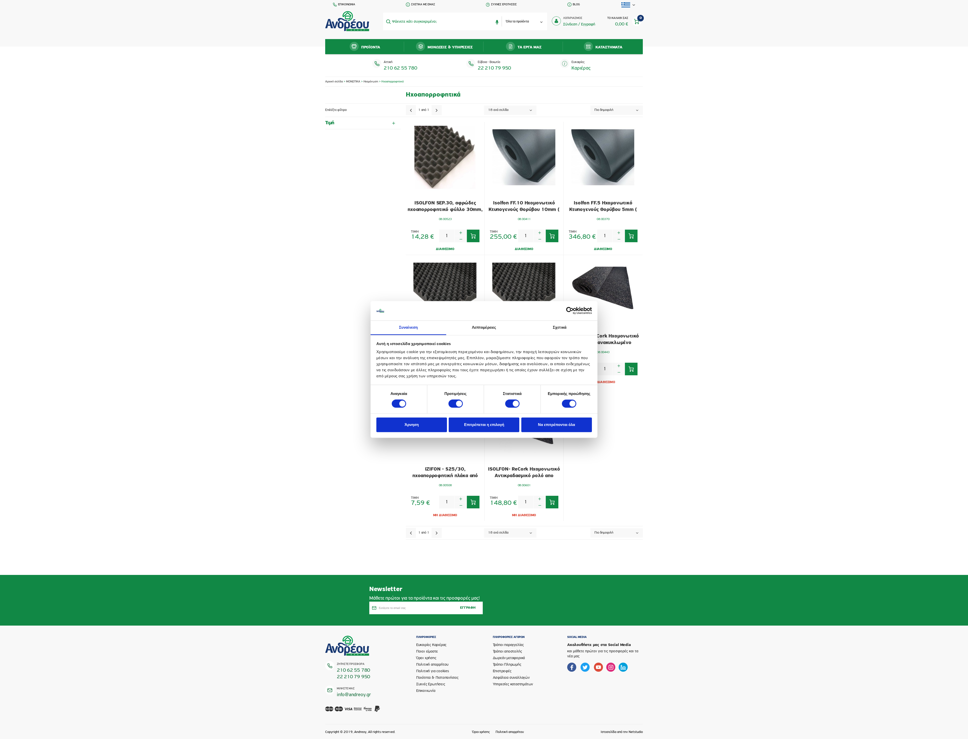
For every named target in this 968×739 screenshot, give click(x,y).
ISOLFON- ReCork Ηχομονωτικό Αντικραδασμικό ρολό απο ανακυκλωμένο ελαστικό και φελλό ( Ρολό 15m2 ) (524, 473)
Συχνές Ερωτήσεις (430, 684)
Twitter (585, 667)
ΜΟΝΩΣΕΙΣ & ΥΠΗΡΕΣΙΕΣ (450, 47)
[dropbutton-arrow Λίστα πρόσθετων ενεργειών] (628, 5)
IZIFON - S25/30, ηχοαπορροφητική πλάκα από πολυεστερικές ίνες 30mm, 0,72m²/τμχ (445, 473)
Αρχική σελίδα (334, 81)
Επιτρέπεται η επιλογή (484, 424)
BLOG (576, 4)
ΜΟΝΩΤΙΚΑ (353, 81)
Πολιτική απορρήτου (432, 665)
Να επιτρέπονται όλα (556, 424)
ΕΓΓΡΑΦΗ (467, 608)
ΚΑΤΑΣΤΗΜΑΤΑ (608, 47)
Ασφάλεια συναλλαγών (511, 678)
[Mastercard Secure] (358, 712)
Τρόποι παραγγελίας (508, 645)
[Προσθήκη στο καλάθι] (473, 236)
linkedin (623, 667)
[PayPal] (377, 712)
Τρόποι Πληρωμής (507, 665)
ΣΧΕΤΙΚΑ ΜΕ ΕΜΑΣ (423, 4)
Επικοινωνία (425, 691)
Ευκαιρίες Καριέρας (431, 645)
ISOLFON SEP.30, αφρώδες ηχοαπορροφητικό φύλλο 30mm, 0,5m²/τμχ (445, 206)
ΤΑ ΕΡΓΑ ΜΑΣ (529, 47)
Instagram (610, 667)
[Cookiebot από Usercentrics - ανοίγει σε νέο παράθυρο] (570, 311)
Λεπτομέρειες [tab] (484, 327)
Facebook (571, 667)
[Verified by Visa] (368, 712)
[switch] (455, 404)
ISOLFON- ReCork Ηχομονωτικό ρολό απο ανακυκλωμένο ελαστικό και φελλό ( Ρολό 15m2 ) (603, 340)
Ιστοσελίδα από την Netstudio (622, 732)
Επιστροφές (502, 671)
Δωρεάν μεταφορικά (509, 658)
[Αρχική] (347, 21)
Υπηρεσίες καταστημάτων (513, 684)
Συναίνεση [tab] (408, 327)
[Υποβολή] (388, 21)
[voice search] (497, 21)
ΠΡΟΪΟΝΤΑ (370, 47)
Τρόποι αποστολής (507, 652)
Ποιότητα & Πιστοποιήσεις (437, 678)
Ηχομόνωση (371, 81)
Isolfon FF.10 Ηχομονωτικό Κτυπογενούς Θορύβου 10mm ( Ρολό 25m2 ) (524, 206)
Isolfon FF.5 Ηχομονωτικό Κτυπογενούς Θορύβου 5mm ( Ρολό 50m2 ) (603, 206)
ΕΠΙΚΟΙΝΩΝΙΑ (346, 4)
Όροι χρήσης (426, 658)
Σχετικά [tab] (559, 327)
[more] (461, 233)
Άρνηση (412, 424)
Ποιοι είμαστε (427, 652)
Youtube (598, 667)
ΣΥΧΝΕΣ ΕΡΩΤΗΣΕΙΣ (504, 4)
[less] (461, 239)
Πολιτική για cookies (432, 671)
